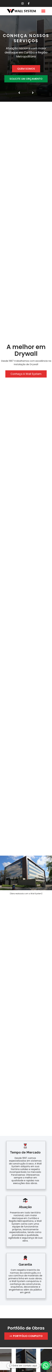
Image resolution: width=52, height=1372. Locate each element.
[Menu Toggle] (43, 11)
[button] (2, 1362)
